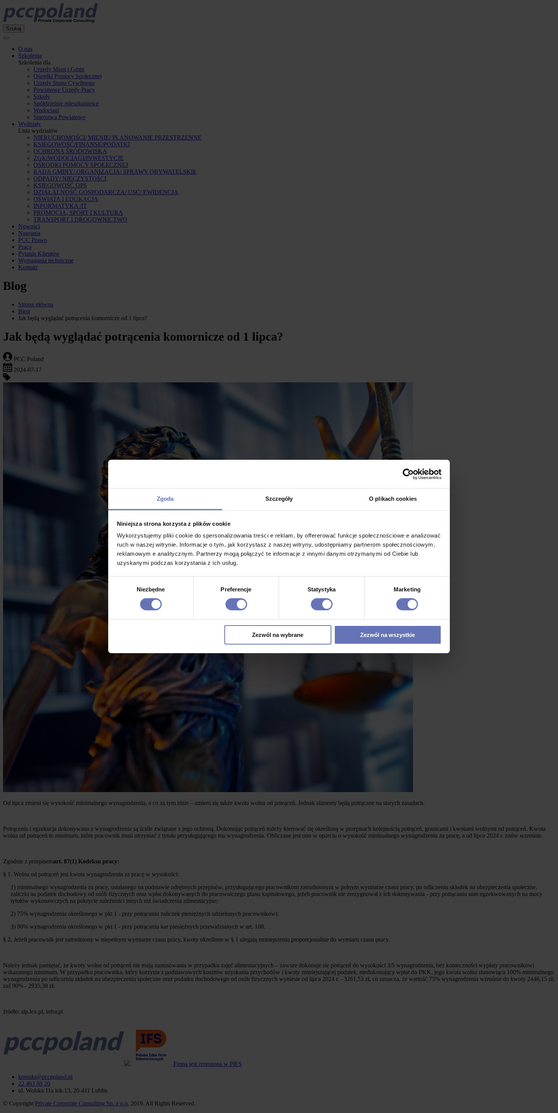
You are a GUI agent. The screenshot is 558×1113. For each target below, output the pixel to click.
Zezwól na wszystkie (387, 635)
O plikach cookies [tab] (393, 498)
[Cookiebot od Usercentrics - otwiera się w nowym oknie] (408, 473)
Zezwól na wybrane (277, 635)
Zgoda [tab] (165, 498)
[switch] (236, 604)
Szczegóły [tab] (279, 498)
